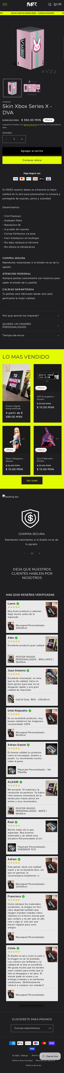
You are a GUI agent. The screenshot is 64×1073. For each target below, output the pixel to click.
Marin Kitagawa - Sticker (15, 459)
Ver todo (32, 480)
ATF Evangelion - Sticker (46, 397)
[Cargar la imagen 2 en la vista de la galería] (32, 88)
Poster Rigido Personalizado (13, 407)
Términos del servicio (45, 1060)
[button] (32, 316)
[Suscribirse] (49, 1028)
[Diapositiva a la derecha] (39, 553)
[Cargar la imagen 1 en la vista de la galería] (12, 88)
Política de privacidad (22, 1060)
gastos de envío (30, 125)
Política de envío (33, 1065)
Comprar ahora (32, 160)
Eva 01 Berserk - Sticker (45, 459)
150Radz (24, 1056)
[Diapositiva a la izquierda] (24, 553)
